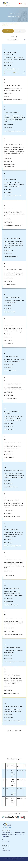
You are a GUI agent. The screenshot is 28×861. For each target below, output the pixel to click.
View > (14, 72)
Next (24, 817)
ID (21, 3)
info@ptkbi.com (6, 850)
